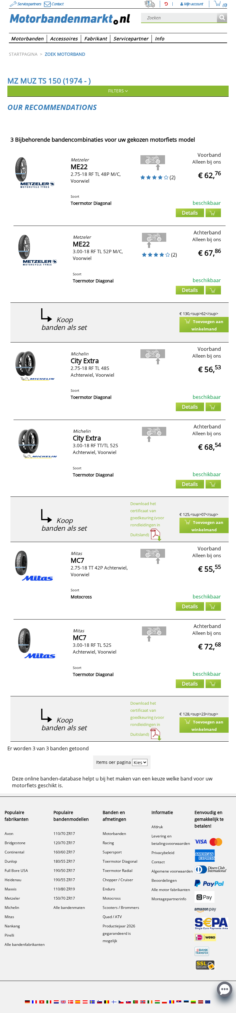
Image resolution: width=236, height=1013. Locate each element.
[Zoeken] (222, 18)
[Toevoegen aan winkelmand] (213, 213)
